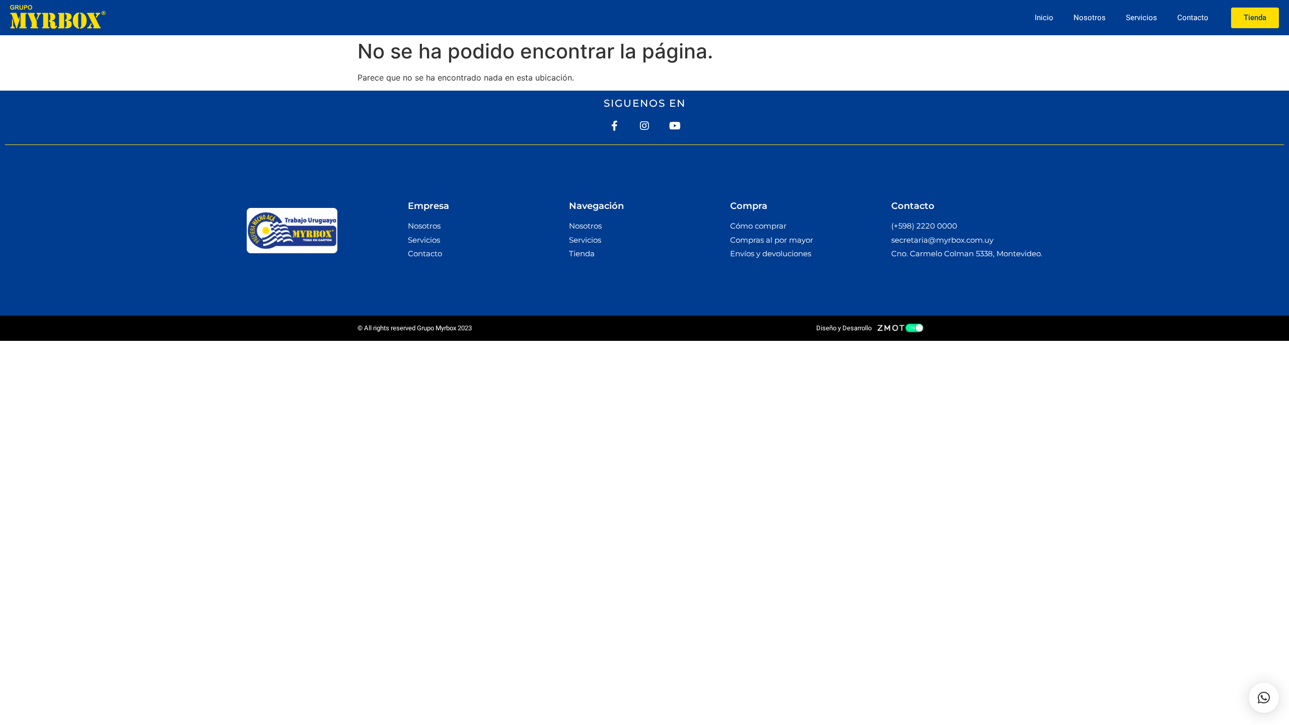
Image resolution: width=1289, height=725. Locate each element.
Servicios (1141, 17)
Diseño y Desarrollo (844, 328)
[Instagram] (644, 126)
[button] (1264, 698)
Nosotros (1089, 17)
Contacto (1192, 17)
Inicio (1044, 17)
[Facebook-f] (614, 126)
